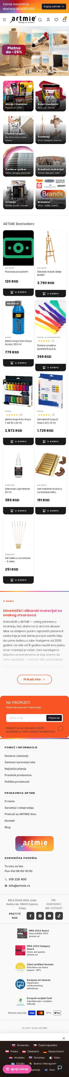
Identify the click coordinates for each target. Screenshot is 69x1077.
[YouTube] (49, 916)
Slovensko (20, 1045)
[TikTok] (59, 916)
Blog (8, 827)
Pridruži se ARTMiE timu (20, 814)
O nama (10, 801)
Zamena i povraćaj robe (20, 762)
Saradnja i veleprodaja (19, 807)
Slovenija (37, 1058)
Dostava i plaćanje (16, 755)
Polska (11, 1052)
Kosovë (51, 1070)
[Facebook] (30, 916)
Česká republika (45, 1045)
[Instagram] (40, 916)
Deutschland (53, 1052)
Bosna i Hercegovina (43, 1064)
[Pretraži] (40, 19)
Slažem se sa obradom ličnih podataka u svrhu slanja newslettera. (30, 729)
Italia (54, 1058)
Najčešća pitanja (15, 768)
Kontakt (10, 820)
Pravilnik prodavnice (18, 775)
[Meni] (4, 19)
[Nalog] (48, 19)
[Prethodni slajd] (4, 51)
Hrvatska (17, 1058)
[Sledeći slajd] (64, 51)
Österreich (30, 1052)
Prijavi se (54, 718)
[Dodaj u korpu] (18, 292)
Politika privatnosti (17, 781)
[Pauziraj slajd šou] (27, 71)
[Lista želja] (56, 20)
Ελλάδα (17, 1064)
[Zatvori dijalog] (64, 1038)
